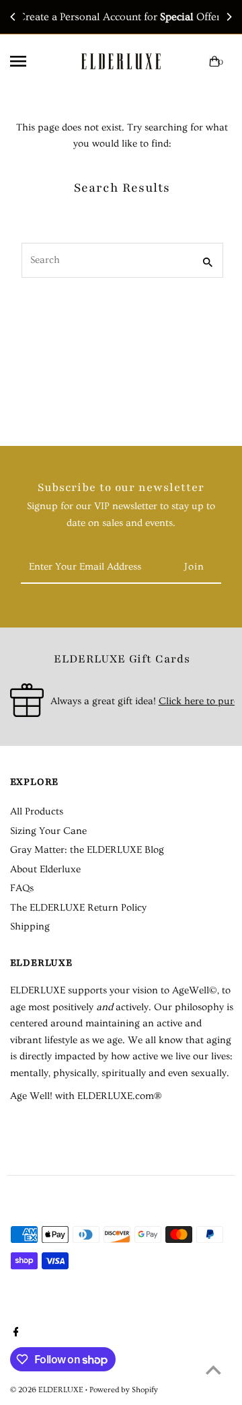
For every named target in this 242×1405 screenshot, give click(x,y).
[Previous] (13, 17)
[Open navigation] (30, 61)
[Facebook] (14, 1333)
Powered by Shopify (123, 1389)
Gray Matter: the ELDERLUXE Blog (87, 850)
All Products (36, 811)
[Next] (228, 17)
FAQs (22, 888)
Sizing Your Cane (48, 831)
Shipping (30, 926)
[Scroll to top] (213, 1370)
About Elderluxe (45, 869)
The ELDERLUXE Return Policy (78, 907)
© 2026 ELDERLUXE (47, 1389)
